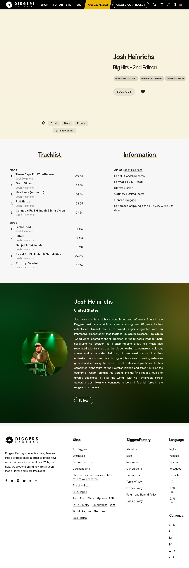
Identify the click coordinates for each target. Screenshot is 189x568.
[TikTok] (36, 481)
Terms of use (134, 481)
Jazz (112, 505)
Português (175, 468)
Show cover (66, 130)
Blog (129, 455)
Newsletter (132, 462)
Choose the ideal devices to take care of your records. (92, 477)
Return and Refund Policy (141, 494)
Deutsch (174, 475)
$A (170, 538)
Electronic (100, 511)
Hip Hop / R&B (105, 498)
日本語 (172, 490)
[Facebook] (6, 481)
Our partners (134, 468)
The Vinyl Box (98, 4)
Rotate (81, 123)
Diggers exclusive (151, 78)
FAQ (78, 4)
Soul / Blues (80, 518)
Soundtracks (99, 505)
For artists (62, 4)
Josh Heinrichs (133, 57)
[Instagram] (18, 481)
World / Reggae (82, 511)
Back (67, 123)
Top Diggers (80, 449)
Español (173, 462)
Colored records (82, 462)
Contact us (133, 475)
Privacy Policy (134, 488)
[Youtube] (24, 481)
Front (54, 123)
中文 (171, 481)
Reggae (131, 200)
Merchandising (81, 468)
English (173, 449)
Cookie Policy (134, 501)
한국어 (172, 500)
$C (170, 544)
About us (131, 449)
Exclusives (79, 455)
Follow (83, 401)
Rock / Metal (87, 498)
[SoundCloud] (30, 481)
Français (174, 455)
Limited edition (175, 78)
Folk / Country (81, 505)
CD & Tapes (80, 492)
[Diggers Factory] (21, 439)
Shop (44, 4)
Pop (75, 498)
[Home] (20, 5)
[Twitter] (12, 481)
